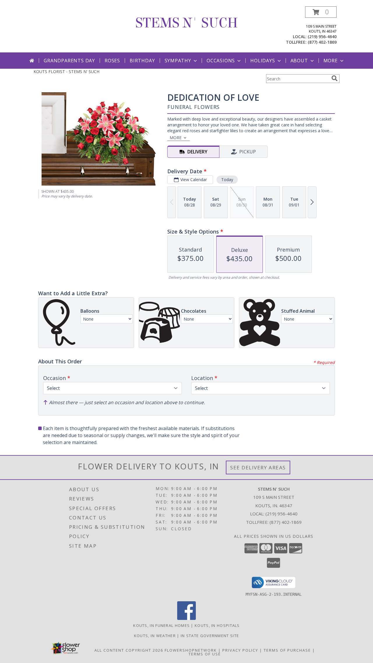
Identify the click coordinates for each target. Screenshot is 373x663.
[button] (321, 12)
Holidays (262, 60)
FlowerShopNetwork (191, 650)
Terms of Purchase (287, 650)
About (299, 60)
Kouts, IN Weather (155, 635)
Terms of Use (205, 654)
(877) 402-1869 (322, 42)
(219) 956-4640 (322, 36)
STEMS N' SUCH (187, 23)
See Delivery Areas (258, 467)
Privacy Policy (240, 650)
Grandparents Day (69, 60)
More (330, 60)
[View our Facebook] (186, 618)
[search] (334, 78)
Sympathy (178, 60)
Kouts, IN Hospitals (217, 625)
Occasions (221, 60)
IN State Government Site (210, 635)
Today (227, 179)
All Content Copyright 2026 (128, 650)
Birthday (142, 60)
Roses (112, 60)
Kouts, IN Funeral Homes (161, 625)
